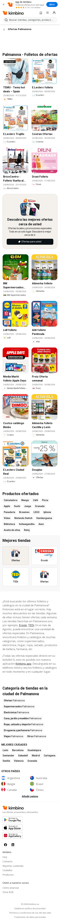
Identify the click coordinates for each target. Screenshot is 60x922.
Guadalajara (34, 750)
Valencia (19, 761)
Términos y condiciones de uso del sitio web (30, 913)
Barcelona (18, 750)
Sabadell (23, 755)
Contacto (7, 861)
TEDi (31, 625)
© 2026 (30, 904)
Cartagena (49, 755)
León (5, 750)
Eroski (23, 625)
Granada (32, 761)
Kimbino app (23, 664)
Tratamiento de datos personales (30, 917)
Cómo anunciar (10, 887)
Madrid (36, 755)
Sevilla (6, 761)
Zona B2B (8, 892)
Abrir (52, 4)
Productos (8, 874)
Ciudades (7, 870)
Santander (8, 755)
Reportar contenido (13, 865)
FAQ (4, 857)
